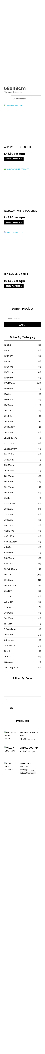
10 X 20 (7, 344)
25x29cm (9, 459)
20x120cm (9, 410)
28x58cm (9, 476)
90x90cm (9, 634)
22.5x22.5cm (10, 443)
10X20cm (8, 361)
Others (7, 656)
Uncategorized (11, 667)
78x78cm (9, 612)
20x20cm (9, 421)
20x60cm (9, 432)
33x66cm (9, 514)
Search (22, 324)
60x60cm (9, 580)
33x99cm (9, 519)
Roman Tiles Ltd (22, 920)
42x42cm (9, 530)
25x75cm (9, 465)
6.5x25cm (9, 563)
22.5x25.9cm (10, 448)
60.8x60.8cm (10, 569)
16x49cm (8, 394)
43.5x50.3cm (10, 536)
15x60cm (8, 388)
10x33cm (8, 372)
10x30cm (8, 366)
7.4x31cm (8, 601)
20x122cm (9, 416)
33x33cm (9, 508)
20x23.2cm (9, 426)
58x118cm (9, 552)
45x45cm (9, 547)
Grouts (7, 651)
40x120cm (9, 525)
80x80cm (9, 618)
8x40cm (8, 623)
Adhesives (9, 640)
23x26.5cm (9, 454)
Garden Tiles (10, 645)
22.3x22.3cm (10, 437)
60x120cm (9, 574)
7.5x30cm (9, 607)
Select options (14, 158)
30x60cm (9, 481)
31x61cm (8, 498)
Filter (11, 707)
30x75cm (9, 487)
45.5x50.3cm (10, 541)
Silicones (8, 662)
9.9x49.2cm (10, 629)
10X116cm (8, 355)
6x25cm (8, 596)
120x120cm (9, 383)
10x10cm (8, 350)
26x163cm (9, 470)
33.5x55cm (9, 503)
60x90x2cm (10, 585)
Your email (8, 861)
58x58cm (9, 558)
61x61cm (8, 590)
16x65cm (8, 399)
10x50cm (8, 377)
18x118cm (8, 405)
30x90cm (9, 492)
